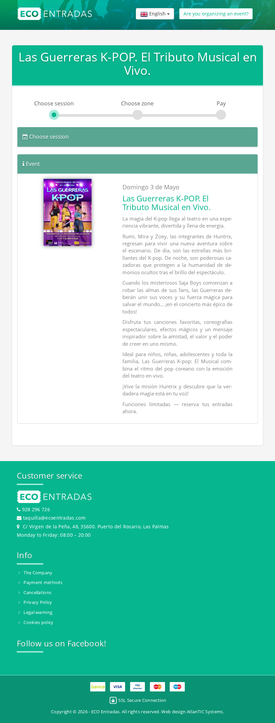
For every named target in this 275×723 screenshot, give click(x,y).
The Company (37, 573)
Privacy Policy (37, 602)
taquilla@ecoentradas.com (54, 518)
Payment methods (42, 582)
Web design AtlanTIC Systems (192, 712)
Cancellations (37, 592)
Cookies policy (38, 622)
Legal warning (37, 612)
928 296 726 (35, 509)
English (157, 13)
